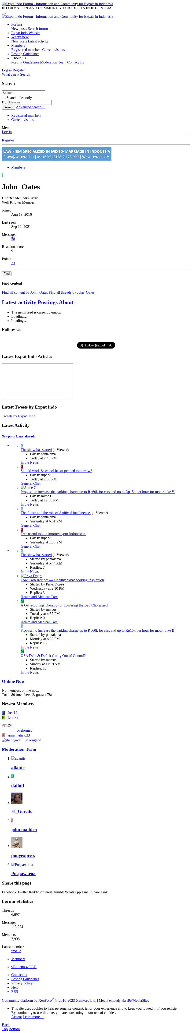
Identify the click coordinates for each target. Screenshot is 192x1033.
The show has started (36, 450)
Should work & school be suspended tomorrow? (56, 471)
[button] (18, 58)
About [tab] (66, 302)
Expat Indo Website (25, 33)
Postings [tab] (48, 302)
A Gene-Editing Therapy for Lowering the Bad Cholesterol (64, 605)
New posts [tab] (8, 436)
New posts (19, 29)
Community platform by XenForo (49, 1000)
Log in (7, 132)
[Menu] (4, 13)
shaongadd (33, 740)
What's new (20, 37)
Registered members (26, 50)
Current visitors (53, 50)
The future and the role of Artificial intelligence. (56, 513)
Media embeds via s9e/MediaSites (124, 1000)
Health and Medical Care (39, 597)
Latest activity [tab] (19, 302)
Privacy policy (22, 983)
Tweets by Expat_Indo (18, 416)
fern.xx (13, 717)
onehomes (24, 730)
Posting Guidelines (25, 54)
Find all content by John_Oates (25, 292)
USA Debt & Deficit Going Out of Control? (53, 656)
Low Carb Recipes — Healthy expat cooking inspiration (62, 580)
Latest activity (38, 41)
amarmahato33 (19, 735)
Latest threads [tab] (25, 436)
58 (13, 239)
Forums (16, 24)
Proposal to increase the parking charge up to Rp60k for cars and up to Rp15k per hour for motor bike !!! (98, 492)
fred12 (12, 713)
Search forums (38, 29)
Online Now (13, 681)
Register (8, 140)
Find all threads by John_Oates (71, 292)
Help (14, 987)
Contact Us (75, 62)
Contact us (19, 975)
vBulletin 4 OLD (24, 967)
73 (13, 263)
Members (18, 45)
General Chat (30, 483)
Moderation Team (53, 62)
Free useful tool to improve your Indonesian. (53, 534)
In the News (30, 462)
